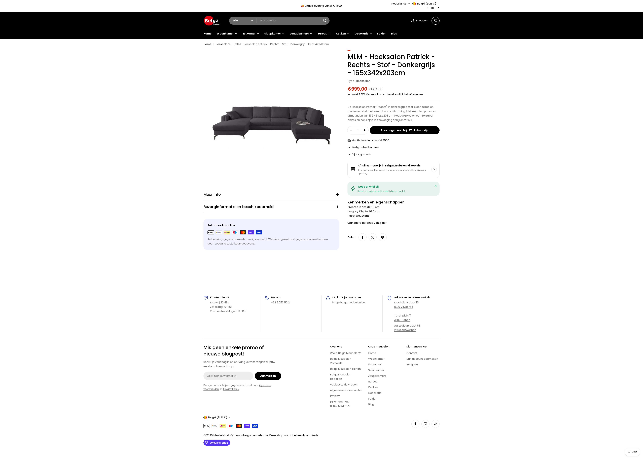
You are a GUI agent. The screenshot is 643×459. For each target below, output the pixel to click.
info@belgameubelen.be (348, 302)
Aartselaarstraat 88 (407, 326)
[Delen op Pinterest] (383, 237)
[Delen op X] (373, 237)
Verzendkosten (376, 94)
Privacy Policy (231, 389)
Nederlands (398, 3)
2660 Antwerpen (405, 330)
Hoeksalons (223, 44)
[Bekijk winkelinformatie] (434, 169)
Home (207, 44)
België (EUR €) (426, 3)
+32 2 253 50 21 (281, 302)
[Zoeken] (325, 21)
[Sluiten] (435, 186)
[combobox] (279, 21)
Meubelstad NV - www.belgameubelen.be (240, 435)
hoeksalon (363, 81)
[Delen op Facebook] (363, 237)
